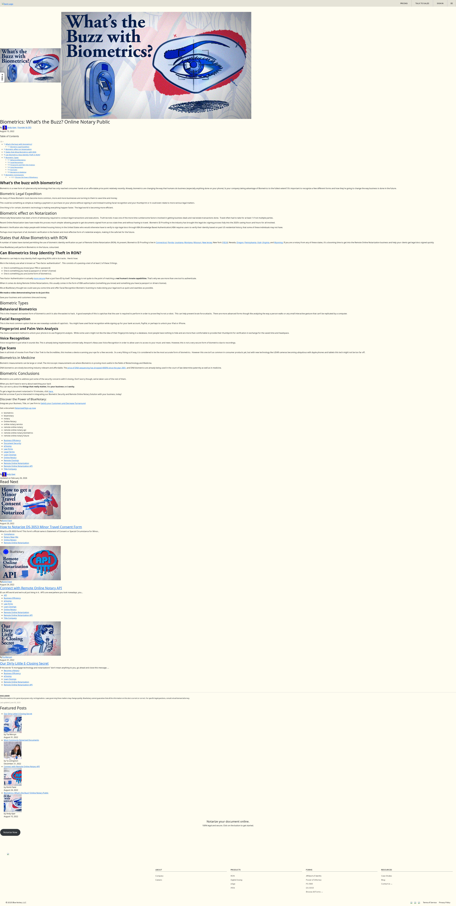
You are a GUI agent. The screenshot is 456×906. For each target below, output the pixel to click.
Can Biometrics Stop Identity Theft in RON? (23, 155)
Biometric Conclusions (15, 175)
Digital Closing (236, 880)
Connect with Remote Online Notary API (22, 766)
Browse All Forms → (314, 892)
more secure (39, 278)
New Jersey (207, 242)
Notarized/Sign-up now (25, 408)
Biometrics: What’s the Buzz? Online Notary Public (26, 793)
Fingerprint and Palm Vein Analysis (22, 165)
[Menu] (451, 3)
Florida (171, 242)
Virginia (265, 242)
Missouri (197, 242)
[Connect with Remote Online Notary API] (13, 776)
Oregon (240, 242)
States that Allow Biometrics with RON (21, 152)
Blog (383, 880)
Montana (188, 242)
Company (159, 876)
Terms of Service (430, 902)
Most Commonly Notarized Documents (21, 740)
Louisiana (179, 242)
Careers (158, 880)
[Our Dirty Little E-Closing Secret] (13, 724)
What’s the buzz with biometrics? (19, 144)
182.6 (225, 242)
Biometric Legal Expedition (19, 147)
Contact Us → (386, 884)
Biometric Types (12, 157)
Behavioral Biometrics (18, 160)
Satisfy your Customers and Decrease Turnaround (63, 403)
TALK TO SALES (422, 3)
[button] (2, 77)
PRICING (404, 3)
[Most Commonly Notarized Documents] (13, 750)
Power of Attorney (313, 880)
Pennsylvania (250, 242)
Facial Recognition (16, 162)
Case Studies (386, 876)
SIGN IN (440, 3)
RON (233, 876)
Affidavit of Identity (313, 876)
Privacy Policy (444, 902)
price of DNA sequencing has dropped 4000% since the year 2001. (96, 367)
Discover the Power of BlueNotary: (26, 177)
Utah (259, 242)
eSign (233, 884)
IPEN (233, 888)
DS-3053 (310, 888)
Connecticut (161, 242)
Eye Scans (13, 170)
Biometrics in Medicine (18, 172)
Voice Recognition (16, 167)
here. (51, 391)
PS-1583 (309, 884)
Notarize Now (10, 832)
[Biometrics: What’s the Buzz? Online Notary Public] (13, 803)
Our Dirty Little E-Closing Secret (18, 713)
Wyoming (278, 242)
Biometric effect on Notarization (19, 149)
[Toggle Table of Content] (2, 141)
